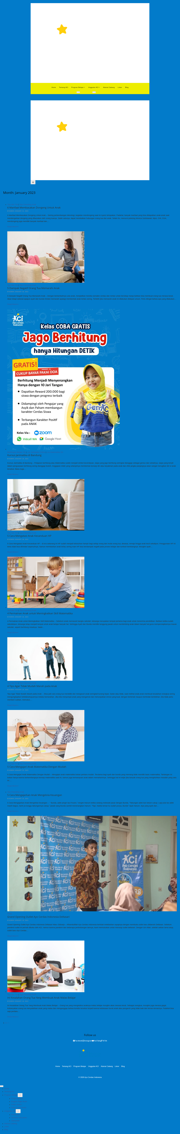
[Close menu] (1, 1086)
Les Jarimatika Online (36, 452)
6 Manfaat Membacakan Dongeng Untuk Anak (34, 207)
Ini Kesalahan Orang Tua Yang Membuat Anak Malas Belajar (41, 997)
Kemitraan (15, 1115)
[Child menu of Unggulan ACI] (94, 92)
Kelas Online (16, 1105)
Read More (12, 227)
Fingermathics (17, 1098)
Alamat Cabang (109, 87)
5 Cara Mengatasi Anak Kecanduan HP (29, 535)
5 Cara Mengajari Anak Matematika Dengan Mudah (36, 766)
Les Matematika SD (55, 452)
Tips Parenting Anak (27, 204)
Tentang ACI (63, 87)
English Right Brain (19, 1102)
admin (11, 211)
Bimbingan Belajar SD (16, 452)
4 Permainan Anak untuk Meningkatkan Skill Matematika (40, 613)
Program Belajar (79, 1066)
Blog (127, 87)
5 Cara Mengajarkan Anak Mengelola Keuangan (34, 795)
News (9, 914)
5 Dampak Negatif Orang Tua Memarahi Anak (33, 288)
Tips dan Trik (12, 204)
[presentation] (92, 257)
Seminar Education (19, 1118)
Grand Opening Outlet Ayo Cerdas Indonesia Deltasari (38, 916)
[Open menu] (33, 182)
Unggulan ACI (93, 1066)
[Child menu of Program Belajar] (78, 92)
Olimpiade (15, 1121)
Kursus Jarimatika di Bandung (24, 455)
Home (54, 87)
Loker (120, 87)
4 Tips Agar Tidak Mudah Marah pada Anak (32, 686)
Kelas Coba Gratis (18, 1108)
